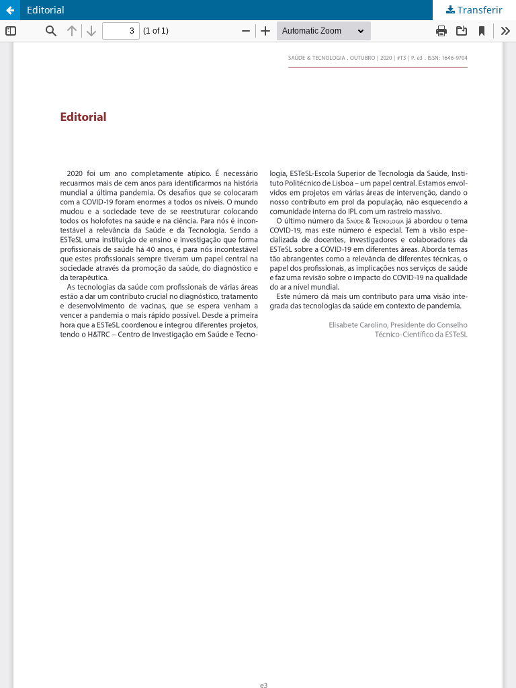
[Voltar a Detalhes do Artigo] (10, 10)
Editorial (45, 9)
